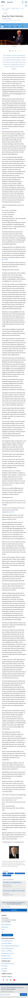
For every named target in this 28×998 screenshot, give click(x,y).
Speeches (10, 2)
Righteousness (10, 873)
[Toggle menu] (26, 2)
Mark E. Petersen (7, 884)
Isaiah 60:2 (5, 128)
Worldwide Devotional (7, 958)
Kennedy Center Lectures (8, 953)
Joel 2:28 (5, 259)
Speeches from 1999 (6, 875)
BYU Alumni (4, 966)
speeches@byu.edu (6, 924)
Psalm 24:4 (10, 512)
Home (3, 8)
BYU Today (4, 968)
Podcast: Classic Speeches (19, 873)
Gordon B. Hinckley (15, 8)
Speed (22, 26)
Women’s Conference (7, 950)
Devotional (5, 13)
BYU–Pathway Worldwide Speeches (10, 945)
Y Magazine (4, 971)
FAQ (3, 932)
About (3, 929)
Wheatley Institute (6, 955)
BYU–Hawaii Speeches (7, 940)
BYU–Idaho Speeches (7, 943)
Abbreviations (5, 927)
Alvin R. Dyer (6, 893)
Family (4, 873)
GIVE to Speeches (7, 935)
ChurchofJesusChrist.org (8, 963)
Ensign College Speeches (8, 948)
